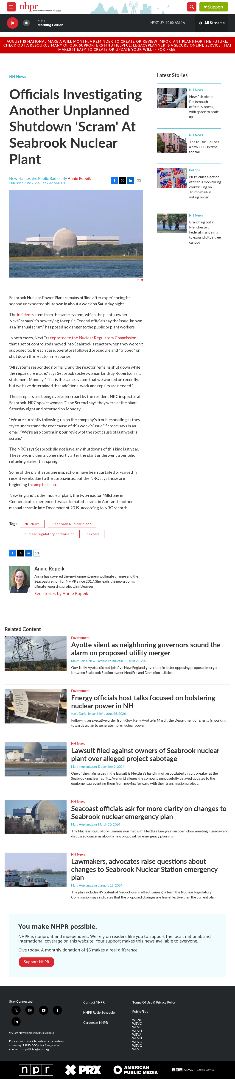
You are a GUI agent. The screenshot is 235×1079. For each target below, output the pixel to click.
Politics (194, 170)
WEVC (137, 1023)
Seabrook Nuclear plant (72, 524)
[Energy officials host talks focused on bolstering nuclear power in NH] (36, 706)
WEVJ (136, 1034)
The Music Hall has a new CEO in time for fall (204, 146)
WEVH (137, 1031)
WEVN (137, 1038)
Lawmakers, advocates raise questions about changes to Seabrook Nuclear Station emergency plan (144, 869)
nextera (93, 534)
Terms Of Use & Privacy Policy (154, 1002)
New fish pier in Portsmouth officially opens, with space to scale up (204, 106)
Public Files (140, 1011)
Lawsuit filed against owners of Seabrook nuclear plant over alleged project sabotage (145, 754)
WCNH (137, 1020)
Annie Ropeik (79, 178)
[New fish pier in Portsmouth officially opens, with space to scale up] (172, 98)
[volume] (26, 23)
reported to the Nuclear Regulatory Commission (93, 337)
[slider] (33, 22)
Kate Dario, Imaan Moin (87, 713)
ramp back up (44, 484)
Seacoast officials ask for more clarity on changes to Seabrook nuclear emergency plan (149, 812)
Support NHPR (36, 961)
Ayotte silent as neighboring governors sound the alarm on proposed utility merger (146, 648)
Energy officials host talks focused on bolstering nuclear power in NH (143, 701)
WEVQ (137, 1045)
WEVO (137, 1042)
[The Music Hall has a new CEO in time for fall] (172, 143)
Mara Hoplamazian (84, 766)
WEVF (136, 1027)
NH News (17, 76)
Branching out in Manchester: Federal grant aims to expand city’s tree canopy (205, 232)
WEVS (136, 1049)
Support (216, 7)
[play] (12, 23)
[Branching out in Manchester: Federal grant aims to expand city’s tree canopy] (172, 223)
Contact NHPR (94, 1002)
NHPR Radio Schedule (99, 1012)
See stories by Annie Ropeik (61, 593)
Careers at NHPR (95, 1022)
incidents (25, 314)
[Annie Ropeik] (19, 579)
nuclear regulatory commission (50, 534)
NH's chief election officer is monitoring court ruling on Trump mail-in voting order (205, 187)
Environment (80, 637)
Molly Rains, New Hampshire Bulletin (97, 661)
